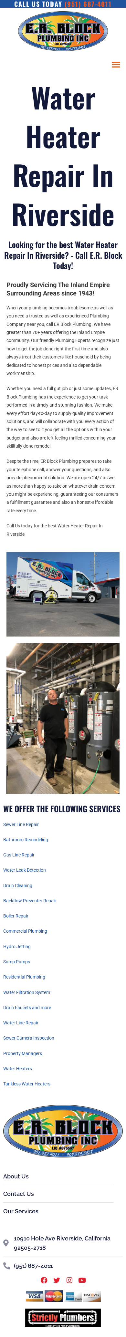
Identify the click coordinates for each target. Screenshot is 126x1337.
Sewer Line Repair (21, 824)
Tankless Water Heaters (26, 1083)
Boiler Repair (15, 915)
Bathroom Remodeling (25, 839)
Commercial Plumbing (25, 931)
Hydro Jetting (17, 946)
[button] (116, 64)
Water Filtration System (26, 992)
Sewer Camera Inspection (28, 1038)
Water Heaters (17, 1068)
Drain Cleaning (17, 885)
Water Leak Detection (24, 870)
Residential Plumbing (24, 976)
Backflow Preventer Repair (29, 900)
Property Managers (22, 1053)
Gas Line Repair (19, 854)
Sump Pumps (16, 961)
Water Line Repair (20, 1022)
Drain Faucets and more (27, 1007)
